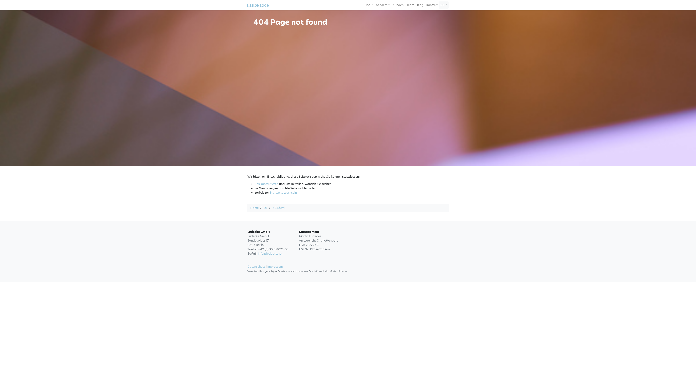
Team (410, 5)
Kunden (398, 5)
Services (382, 5)
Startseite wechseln (283, 193)
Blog (420, 5)
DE (266, 208)
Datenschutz (256, 267)
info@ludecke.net (270, 254)
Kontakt (432, 5)
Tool (368, 5)
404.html (279, 208)
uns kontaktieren (266, 184)
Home (254, 208)
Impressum (275, 267)
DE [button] (442, 5)
